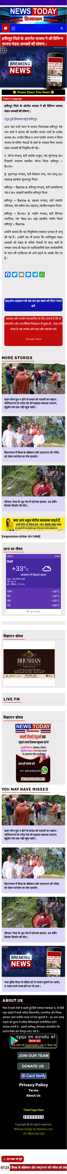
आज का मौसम (35, 612)
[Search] (62, 28)
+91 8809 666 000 (33, 1133)
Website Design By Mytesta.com (33, 1129)
